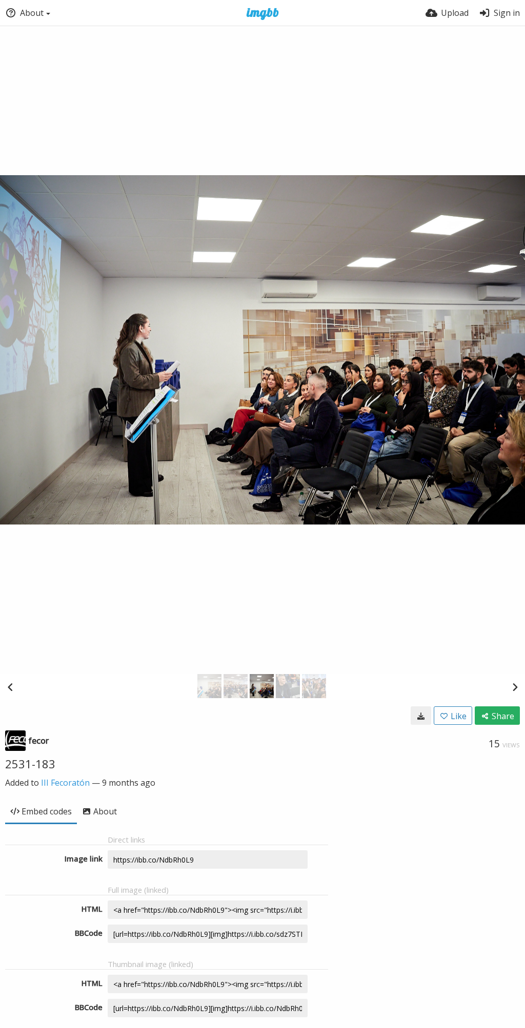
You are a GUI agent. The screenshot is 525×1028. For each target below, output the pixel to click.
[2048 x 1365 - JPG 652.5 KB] (421, 715)
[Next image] (514, 687)
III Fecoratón (65, 782)
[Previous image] (10, 687)
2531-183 (30, 763)
